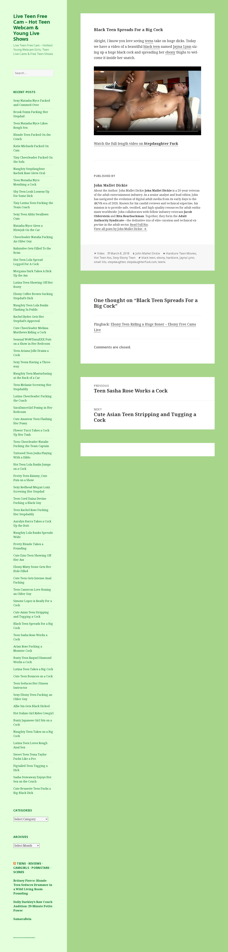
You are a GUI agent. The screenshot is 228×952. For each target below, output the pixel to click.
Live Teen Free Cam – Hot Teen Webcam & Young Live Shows (31, 27)
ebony (170, 52)
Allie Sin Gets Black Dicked (31, 706)
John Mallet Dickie (147, 253)
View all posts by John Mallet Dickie (118, 229)
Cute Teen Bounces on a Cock (33, 676)
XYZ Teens (21, 937)
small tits (100, 262)
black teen (151, 46)
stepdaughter (116, 262)
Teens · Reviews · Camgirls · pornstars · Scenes (32, 868)
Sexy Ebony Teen (124, 258)
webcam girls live (32, 937)
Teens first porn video (26, 937)
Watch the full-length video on (136, 143)
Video (101, 253)
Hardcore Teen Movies (181, 253)
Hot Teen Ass (103, 258)
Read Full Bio (139, 225)
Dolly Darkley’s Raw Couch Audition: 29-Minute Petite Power (32, 906)
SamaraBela (22, 919)
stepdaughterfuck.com (142, 262)
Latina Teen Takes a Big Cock (33, 669)
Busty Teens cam (16, 937)
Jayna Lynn (182, 46)
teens (149, 41)
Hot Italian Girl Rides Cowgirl (33, 713)
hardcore (172, 258)
